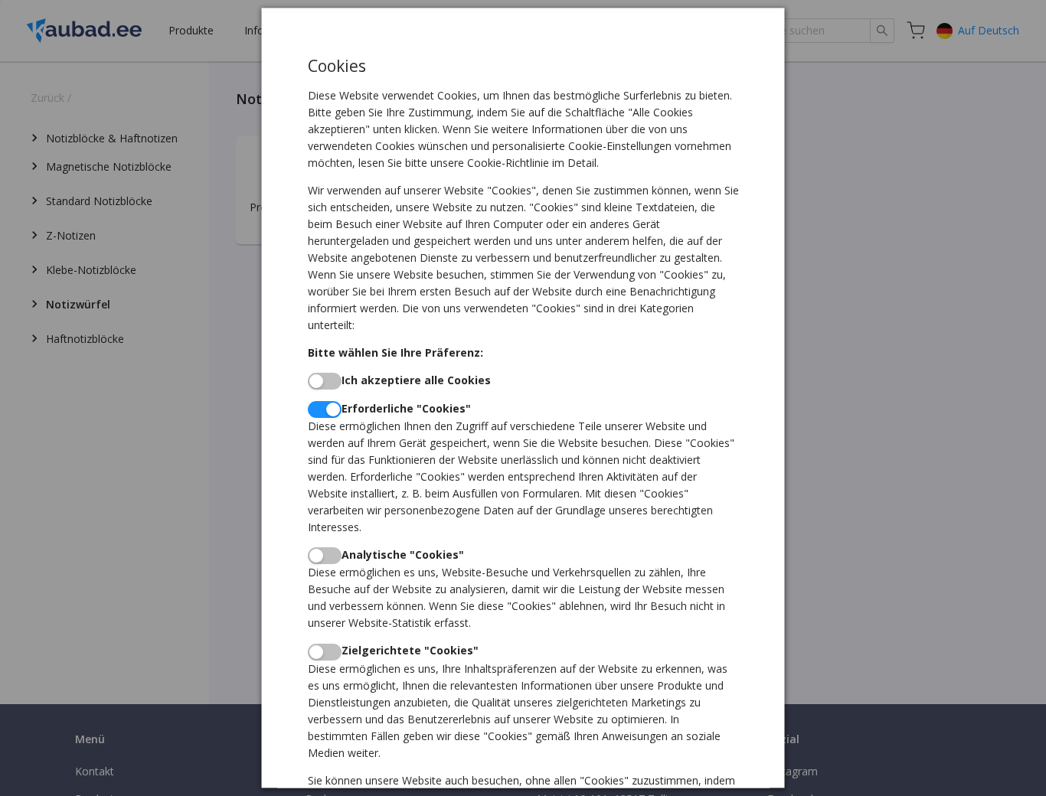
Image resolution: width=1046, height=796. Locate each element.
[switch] (325, 381)
